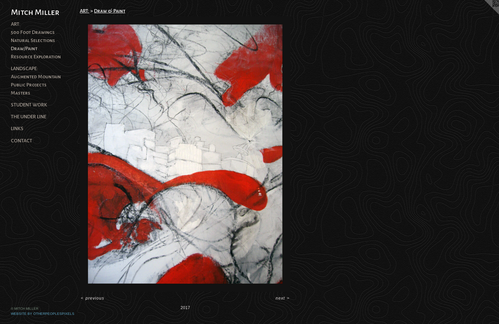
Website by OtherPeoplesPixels (42, 314)
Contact (21, 140)
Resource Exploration (36, 56)
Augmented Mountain (36, 76)
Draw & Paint (109, 11)
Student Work (29, 104)
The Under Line (28, 116)
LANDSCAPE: (24, 68)
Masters (20, 93)
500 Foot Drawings (33, 32)
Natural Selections (33, 40)
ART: (15, 24)
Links (17, 128)
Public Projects (29, 84)
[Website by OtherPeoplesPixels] (485, 13)
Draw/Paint (24, 48)
